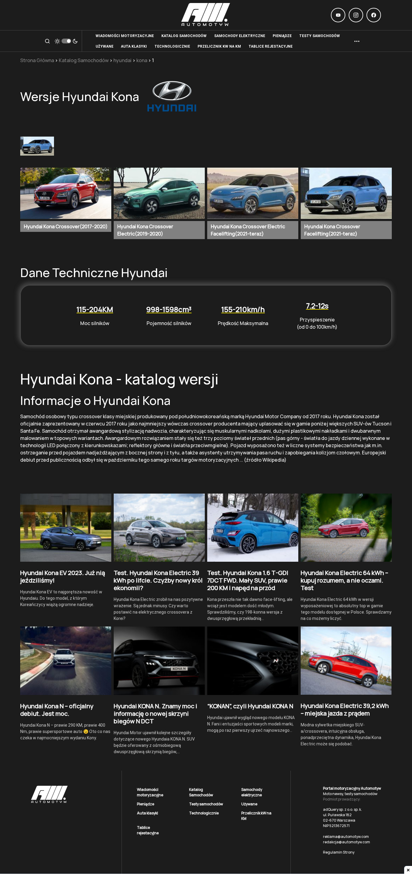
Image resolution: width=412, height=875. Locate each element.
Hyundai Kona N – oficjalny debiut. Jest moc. (56, 710)
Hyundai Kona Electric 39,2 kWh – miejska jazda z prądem (345, 709)
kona (141, 60)
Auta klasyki (147, 813)
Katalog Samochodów (84, 60)
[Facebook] (373, 15)
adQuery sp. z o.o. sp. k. (342, 809)
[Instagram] (356, 15)
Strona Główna (37, 60)
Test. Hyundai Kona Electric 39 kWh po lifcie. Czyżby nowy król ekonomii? (158, 580)
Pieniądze (145, 804)
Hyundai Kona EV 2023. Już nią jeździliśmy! (62, 576)
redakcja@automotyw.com (346, 842)
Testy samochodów (206, 804)
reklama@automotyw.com (346, 836)
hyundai (122, 60)
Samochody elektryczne (251, 792)
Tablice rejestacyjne (148, 830)
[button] (47, 41)
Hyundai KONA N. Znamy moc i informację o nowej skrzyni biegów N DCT (155, 713)
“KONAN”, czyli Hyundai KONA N (250, 706)
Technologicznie (204, 813)
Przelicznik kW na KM (256, 815)
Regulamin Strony (338, 852)
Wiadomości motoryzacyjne (150, 792)
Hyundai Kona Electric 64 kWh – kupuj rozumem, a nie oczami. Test (344, 580)
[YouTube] (338, 15)
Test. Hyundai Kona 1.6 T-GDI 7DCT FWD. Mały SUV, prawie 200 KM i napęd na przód (247, 580)
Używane (249, 804)
